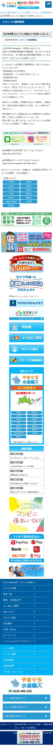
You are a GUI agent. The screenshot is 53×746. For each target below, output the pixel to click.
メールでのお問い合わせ (28, 7)
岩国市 (29, 190)
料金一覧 (7, 594)
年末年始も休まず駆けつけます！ (24, 483)
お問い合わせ (9, 629)
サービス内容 (9, 588)
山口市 (11, 186)
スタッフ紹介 (9, 617)
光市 (11, 194)
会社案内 (7, 623)
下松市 (11, 190)
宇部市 (29, 182)
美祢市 (11, 197)
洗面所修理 (8, 665)
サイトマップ (9, 635)
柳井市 (29, 194)
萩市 (34, 423)
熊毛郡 (11, 205)
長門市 (18, 426)
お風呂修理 (8, 660)
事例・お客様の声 (12, 600)
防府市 (29, 186)
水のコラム (8, 611)
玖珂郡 (29, 201)
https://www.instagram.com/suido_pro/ (19, 163)
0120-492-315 (22, 691)
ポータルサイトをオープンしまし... (25, 458)
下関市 (11, 182)
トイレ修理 (8, 648)
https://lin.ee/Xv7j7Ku (12, 154)
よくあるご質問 (11, 606)
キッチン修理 (9, 654)
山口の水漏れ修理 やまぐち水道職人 (15, 12)
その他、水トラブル (13, 671)
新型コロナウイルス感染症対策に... (25, 492)
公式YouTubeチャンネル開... (22, 466)
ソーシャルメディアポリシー (17, 641)
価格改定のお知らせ (19, 475)
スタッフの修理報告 (42, 12)
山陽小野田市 (11, 201)
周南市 (29, 197)
